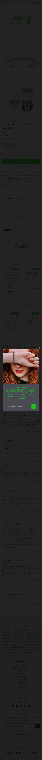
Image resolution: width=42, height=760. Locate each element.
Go (34, 407)
